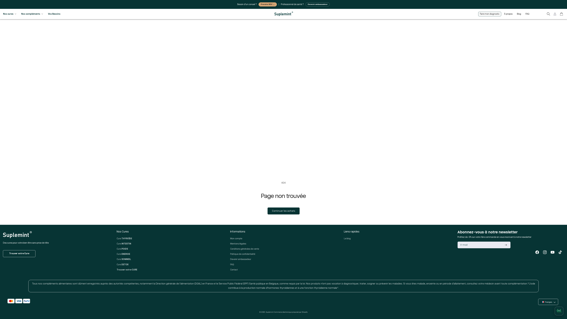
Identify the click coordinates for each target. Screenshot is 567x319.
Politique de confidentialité (242, 254)
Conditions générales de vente (244, 249)
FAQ (232, 265)
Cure (124, 239)
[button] (548, 14)
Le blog (347, 239)
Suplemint (269, 312)
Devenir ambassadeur (318, 4)
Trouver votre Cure (19, 254)
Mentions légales (238, 244)
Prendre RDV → (268, 4)
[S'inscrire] (505, 244)
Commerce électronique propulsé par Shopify (291, 312)
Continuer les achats (283, 211)
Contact (234, 270)
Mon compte (236, 239)
